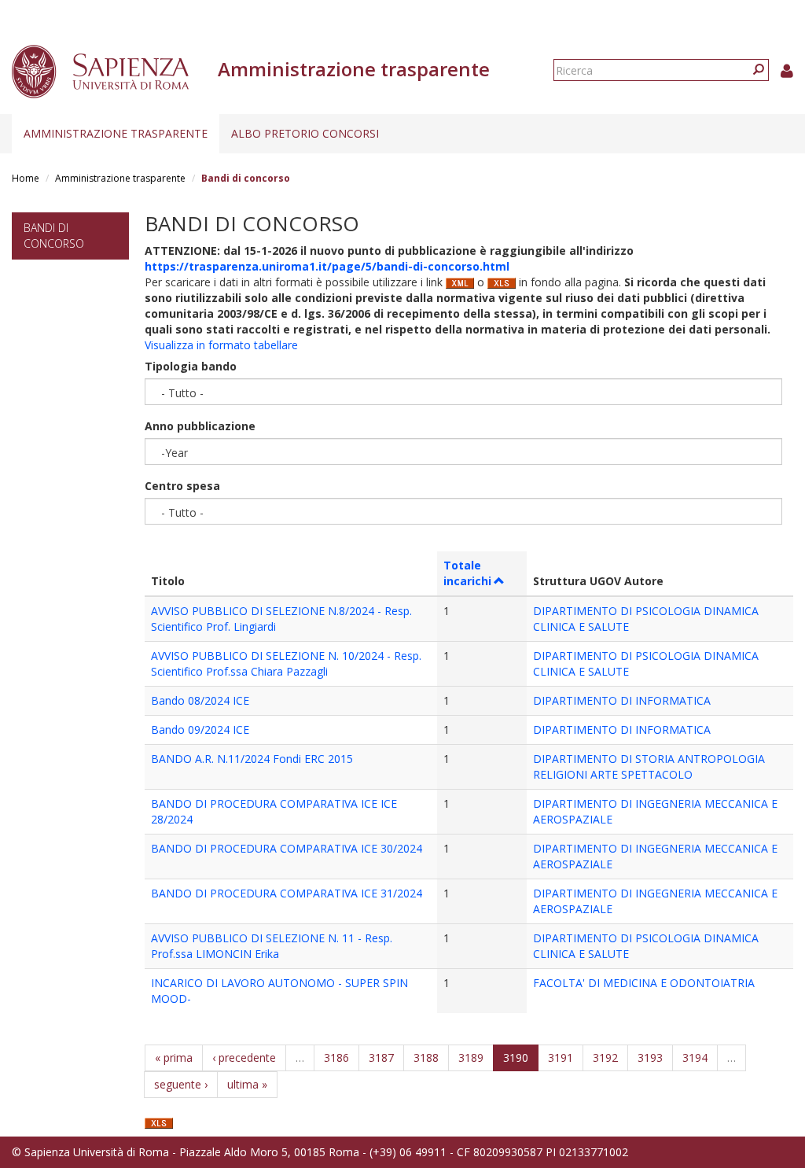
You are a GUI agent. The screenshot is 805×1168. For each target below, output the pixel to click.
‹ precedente (244, 1057)
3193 (650, 1057)
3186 (336, 1057)
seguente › (181, 1084)
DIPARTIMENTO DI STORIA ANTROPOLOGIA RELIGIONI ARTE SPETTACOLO (649, 766)
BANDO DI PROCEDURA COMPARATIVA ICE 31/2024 (286, 893)
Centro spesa (182, 485)
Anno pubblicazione (200, 425)
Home (25, 178)
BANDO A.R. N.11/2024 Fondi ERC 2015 (252, 758)
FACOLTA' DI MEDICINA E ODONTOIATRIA (644, 982)
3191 (560, 1057)
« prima (174, 1057)
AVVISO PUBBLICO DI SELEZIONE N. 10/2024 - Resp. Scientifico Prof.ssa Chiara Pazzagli (286, 663)
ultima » (247, 1084)
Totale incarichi (467, 573)
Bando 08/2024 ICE (200, 700)
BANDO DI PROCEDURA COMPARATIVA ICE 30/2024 (286, 848)
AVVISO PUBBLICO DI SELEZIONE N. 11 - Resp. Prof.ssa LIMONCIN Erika (271, 945)
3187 (381, 1057)
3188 (426, 1057)
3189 (470, 1057)
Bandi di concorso (54, 235)
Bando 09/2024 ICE (200, 729)
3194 (695, 1057)
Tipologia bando (191, 366)
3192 (605, 1057)
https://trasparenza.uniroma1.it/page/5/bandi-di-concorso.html (327, 266)
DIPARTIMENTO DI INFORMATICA (622, 700)
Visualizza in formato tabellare (221, 344)
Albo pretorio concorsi (305, 133)
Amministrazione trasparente (116, 133)
